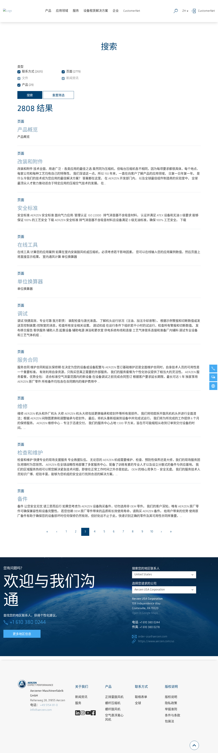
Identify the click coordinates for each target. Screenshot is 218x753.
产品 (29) (28, 85)
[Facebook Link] (94, 712)
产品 (48, 11)
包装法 (169, 721)
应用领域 (62, 11)
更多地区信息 (22, 634)
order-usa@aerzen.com (152, 636)
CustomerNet (131, 11)
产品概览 (27, 130)
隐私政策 (171, 703)
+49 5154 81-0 (49, 705)
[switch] (18, 71)
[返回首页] (7, 11)
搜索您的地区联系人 (146, 568)
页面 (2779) (73, 71)
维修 (22, 407)
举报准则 (171, 709)
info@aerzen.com (41, 710)
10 (151, 531)
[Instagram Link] (84, 712)
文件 (25, 78)
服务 (76, 11)
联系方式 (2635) (32, 71)
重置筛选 (58, 95)
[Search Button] (176, 11)
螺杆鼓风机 (112, 709)
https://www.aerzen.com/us (156, 641)
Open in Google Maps (145, 613)
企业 (116, 11)
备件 (22, 499)
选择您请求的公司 (144, 583)
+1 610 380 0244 (28, 622)
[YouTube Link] (89, 712)
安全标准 (27, 208)
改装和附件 (30, 162)
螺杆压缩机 (112, 703)
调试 (22, 314)
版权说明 (171, 697)
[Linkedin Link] (79, 712)
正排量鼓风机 (114, 697)
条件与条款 (172, 715)
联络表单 (141, 697)
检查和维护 (30, 453)
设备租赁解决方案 (95, 11)
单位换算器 (30, 282)
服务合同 (27, 360)
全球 (138, 703)
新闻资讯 (72, 78)
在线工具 (27, 245)
